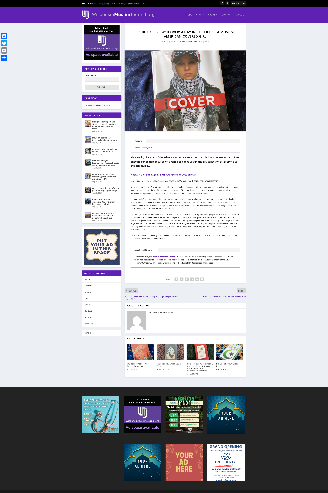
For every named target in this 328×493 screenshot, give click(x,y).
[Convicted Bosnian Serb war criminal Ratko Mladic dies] (88, 151)
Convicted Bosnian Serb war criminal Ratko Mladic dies (104, 150)
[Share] (4, 57)
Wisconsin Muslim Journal (181, 41)
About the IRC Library (144, 250)
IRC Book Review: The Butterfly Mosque (137, 365)
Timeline (88, 285)
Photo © (138, 141)
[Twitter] (4, 43)
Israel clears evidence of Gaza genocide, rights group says (105, 189)
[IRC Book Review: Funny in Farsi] (170, 352)
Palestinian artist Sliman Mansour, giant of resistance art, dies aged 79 (105, 176)
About (211, 15)
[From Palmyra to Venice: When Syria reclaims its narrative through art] (88, 215)
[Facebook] (4, 36)
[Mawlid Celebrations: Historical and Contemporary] (88, 139)
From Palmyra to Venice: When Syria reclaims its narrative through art (103, 215)
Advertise (89, 323)
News (199, 15)
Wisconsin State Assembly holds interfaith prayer (118, 3)
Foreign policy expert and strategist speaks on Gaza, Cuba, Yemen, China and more (104, 125)
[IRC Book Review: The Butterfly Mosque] (140, 352)
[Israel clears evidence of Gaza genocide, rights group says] (88, 190)
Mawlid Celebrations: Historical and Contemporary (105, 139)
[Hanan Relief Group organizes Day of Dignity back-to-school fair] (88, 201)
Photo (87, 298)
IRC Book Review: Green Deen (227, 365)
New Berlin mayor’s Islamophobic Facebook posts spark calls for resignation (105, 162)
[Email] (4, 50)
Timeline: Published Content (97, 105)
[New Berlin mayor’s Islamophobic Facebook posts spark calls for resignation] (88, 162)
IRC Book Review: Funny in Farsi (169, 365)
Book (206, 41)
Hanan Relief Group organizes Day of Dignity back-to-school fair (103, 201)
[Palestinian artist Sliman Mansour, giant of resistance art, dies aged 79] (88, 176)
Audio (87, 304)
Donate (240, 15)
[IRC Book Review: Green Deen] (229, 352)
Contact (227, 15)
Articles (88, 292)
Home (189, 15)
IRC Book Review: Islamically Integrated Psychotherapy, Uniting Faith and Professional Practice (200, 367)
